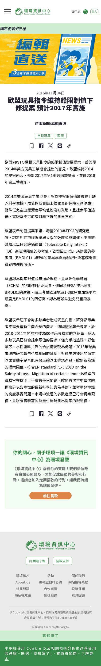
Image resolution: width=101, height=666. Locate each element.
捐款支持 (62, 561)
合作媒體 (50, 588)
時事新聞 (42, 123)
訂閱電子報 (37, 561)
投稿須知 (78, 588)
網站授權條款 (78, 582)
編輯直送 (58, 123)
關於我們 (78, 575)
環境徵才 (22, 575)
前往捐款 (50, 495)
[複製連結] (69, 145)
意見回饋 (78, 595)
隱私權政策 (23, 595)
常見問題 (22, 588)
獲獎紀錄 (50, 595)
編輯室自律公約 (50, 582)
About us (23, 582)
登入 (94, 12)
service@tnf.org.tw (57, 627)
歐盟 (60, 135)
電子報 (76, 11)
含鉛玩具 (43, 135)
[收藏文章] (31, 145)
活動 (50, 575)
